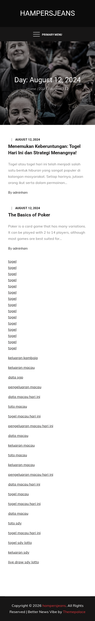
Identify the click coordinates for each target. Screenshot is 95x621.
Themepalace (74, 612)
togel (12, 261)
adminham (20, 193)
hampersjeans (47, 13)
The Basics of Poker (29, 215)
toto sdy (15, 523)
